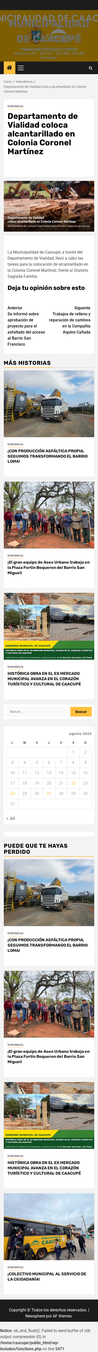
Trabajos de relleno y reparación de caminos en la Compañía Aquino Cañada (69, 320)
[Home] (9, 68)
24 (12, 793)
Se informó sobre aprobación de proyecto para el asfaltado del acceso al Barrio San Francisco (26, 326)
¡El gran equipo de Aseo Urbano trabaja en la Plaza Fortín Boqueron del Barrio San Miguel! (49, 567)
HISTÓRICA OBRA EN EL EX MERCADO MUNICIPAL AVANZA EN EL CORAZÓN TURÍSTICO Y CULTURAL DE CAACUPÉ (44, 678)
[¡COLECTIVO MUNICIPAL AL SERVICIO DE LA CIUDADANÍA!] (49, 1226)
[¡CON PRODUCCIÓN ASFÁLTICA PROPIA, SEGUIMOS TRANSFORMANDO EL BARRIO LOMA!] (49, 403)
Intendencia (15, 106)
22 (73, 783)
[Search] (90, 68)
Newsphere (35, 1316)
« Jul (10, 818)
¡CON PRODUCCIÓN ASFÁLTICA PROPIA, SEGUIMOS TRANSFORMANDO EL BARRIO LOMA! (48, 456)
